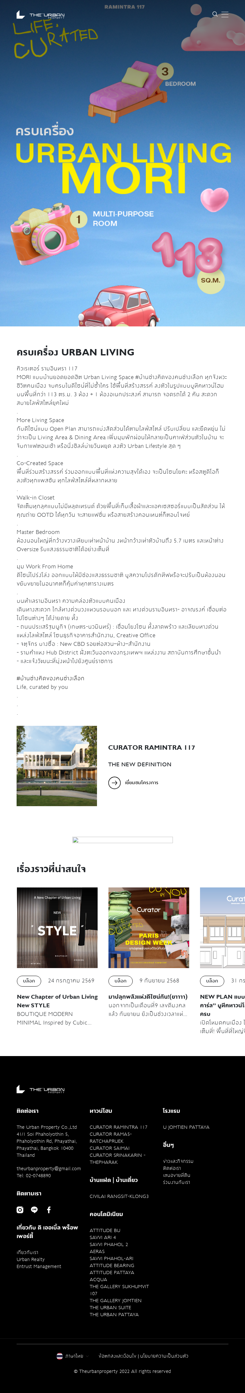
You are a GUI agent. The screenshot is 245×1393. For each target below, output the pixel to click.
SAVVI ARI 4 (103, 1237)
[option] (122, 840)
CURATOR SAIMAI (110, 1148)
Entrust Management (39, 1266)
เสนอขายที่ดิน (176, 1175)
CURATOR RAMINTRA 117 (118, 1127)
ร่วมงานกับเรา (176, 1182)
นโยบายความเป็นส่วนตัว (164, 1356)
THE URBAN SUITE (110, 1307)
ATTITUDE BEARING (112, 1265)
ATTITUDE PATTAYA (112, 1272)
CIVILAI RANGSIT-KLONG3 (119, 1196)
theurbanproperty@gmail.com (49, 1168)
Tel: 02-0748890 (34, 1175)
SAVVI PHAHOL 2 (109, 1244)
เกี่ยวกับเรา (27, 1252)
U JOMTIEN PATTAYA (186, 1127)
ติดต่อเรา (172, 1168)
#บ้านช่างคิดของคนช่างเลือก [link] (51, 678)
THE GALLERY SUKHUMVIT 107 (119, 1290)
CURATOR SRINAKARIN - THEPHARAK (117, 1159)
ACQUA (98, 1279)
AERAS (97, 1251)
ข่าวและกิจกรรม (178, 1161)
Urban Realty (31, 1259)
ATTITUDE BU (105, 1230)
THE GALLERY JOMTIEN (116, 1300)
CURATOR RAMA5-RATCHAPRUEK (111, 1138)
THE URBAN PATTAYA (114, 1314)
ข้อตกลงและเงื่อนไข (118, 1356)
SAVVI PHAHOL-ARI (111, 1258)
